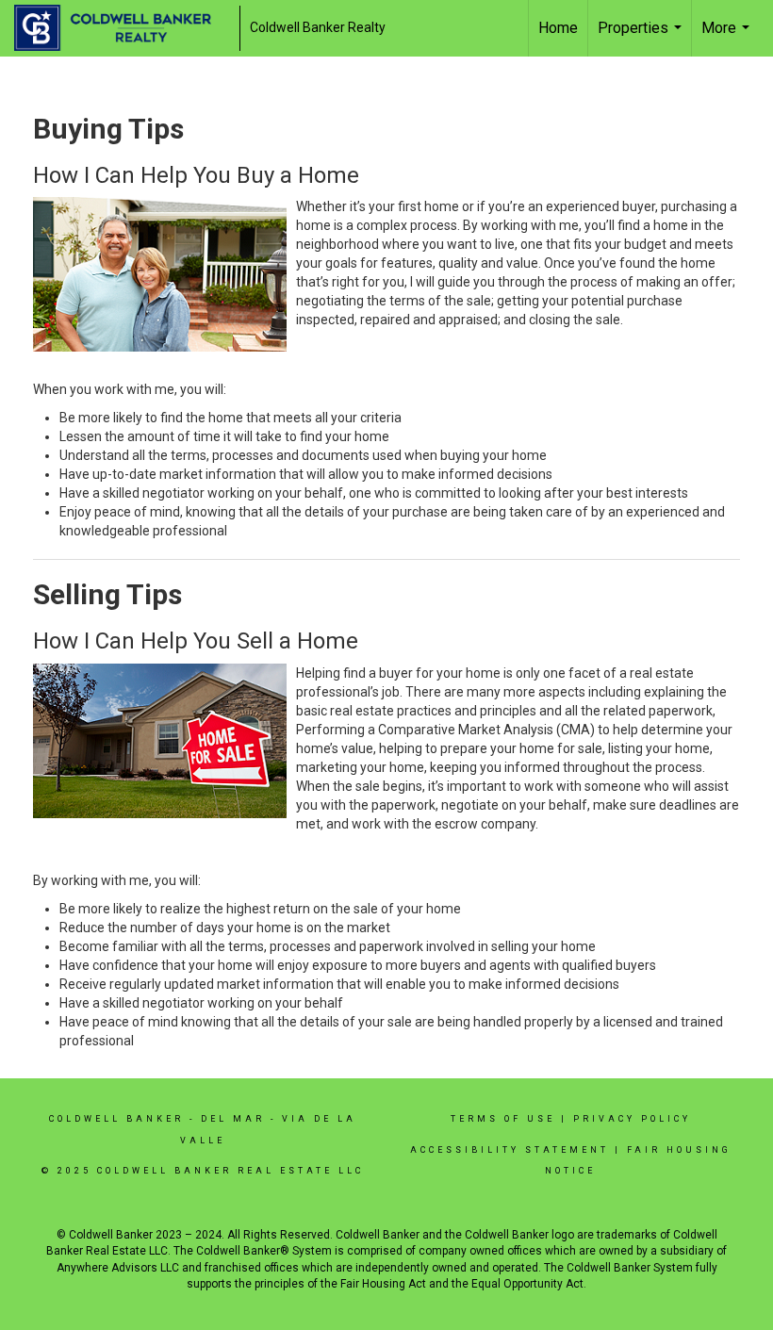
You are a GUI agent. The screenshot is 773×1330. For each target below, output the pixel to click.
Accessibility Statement (509, 1150)
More (727, 38)
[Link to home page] (122, 28)
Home (558, 28)
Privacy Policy (632, 1119)
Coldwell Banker (116, 1119)
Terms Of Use (503, 1119)
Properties (642, 38)
